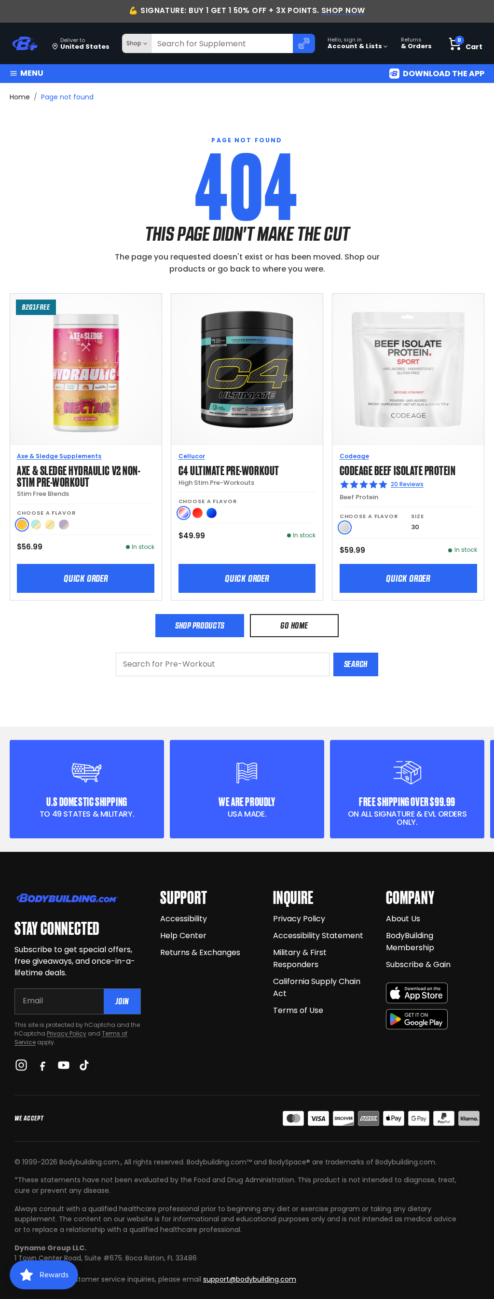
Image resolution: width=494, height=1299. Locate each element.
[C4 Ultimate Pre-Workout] (247, 369)
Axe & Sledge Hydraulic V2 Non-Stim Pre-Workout (78, 475)
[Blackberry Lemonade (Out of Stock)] (64, 525)
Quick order (86, 578)
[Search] (304, 43)
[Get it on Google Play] (417, 1019)
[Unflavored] (345, 527)
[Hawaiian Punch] (197, 513)
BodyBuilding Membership (410, 941)
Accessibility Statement (318, 935)
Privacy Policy (66, 1033)
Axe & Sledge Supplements (59, 456)
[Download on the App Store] (417, 993)
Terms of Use (298, 1010)
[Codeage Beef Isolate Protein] (408, 369)
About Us (403, 918)
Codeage (354, 456)
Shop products (199, 625)
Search (356, 664)
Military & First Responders (300, 958)
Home (20, 97)
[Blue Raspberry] (211, 513)
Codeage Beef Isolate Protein (398, 470)
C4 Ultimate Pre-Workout (228, 470)
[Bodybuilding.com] (24, 43)
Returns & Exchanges (200, 952)
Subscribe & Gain (418, 964)
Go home (294, 625)
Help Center (183, 935)
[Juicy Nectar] (22, 525)
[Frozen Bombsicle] (183, 513)
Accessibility (183, 918)
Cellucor (191, 456)
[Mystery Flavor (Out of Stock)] (36, 525)
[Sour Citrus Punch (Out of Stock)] (50, 525)
